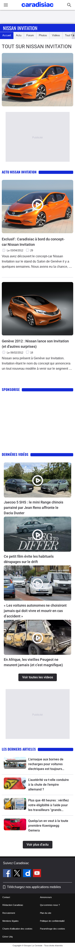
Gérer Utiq (7, 936)
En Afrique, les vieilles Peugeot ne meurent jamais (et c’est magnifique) (33, 662)
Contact (6, 897)
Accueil (6, 35)
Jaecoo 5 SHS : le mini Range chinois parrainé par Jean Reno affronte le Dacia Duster (33, 507)
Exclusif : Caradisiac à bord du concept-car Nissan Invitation (33, 242)
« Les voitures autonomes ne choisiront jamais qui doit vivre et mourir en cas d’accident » (35, 610)
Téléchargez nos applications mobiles (34, 887)
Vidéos (56, 35)
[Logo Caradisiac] (37, 8)
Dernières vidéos (15, 454)
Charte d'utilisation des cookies (17, 928)
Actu (18, 35)
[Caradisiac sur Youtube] (37, 873)
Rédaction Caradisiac (12, 905)
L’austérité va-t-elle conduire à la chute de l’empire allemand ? (48, 784)
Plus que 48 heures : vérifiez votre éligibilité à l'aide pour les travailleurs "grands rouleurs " (48, 805)
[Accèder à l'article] (37, 480)
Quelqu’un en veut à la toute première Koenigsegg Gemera (48, 825)
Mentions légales (10, 921)
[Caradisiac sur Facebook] (7, 873)
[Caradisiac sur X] (17, 873)
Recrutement (8, 913)
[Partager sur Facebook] (71, 110)
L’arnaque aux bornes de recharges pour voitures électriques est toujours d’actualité (45, 764)
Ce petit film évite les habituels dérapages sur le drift (29, 559)
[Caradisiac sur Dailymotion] (27, 873)
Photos (43, 35)
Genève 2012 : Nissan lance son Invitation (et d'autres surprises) (35, 344)
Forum (30, 35)
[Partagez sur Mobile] (72, 110)
